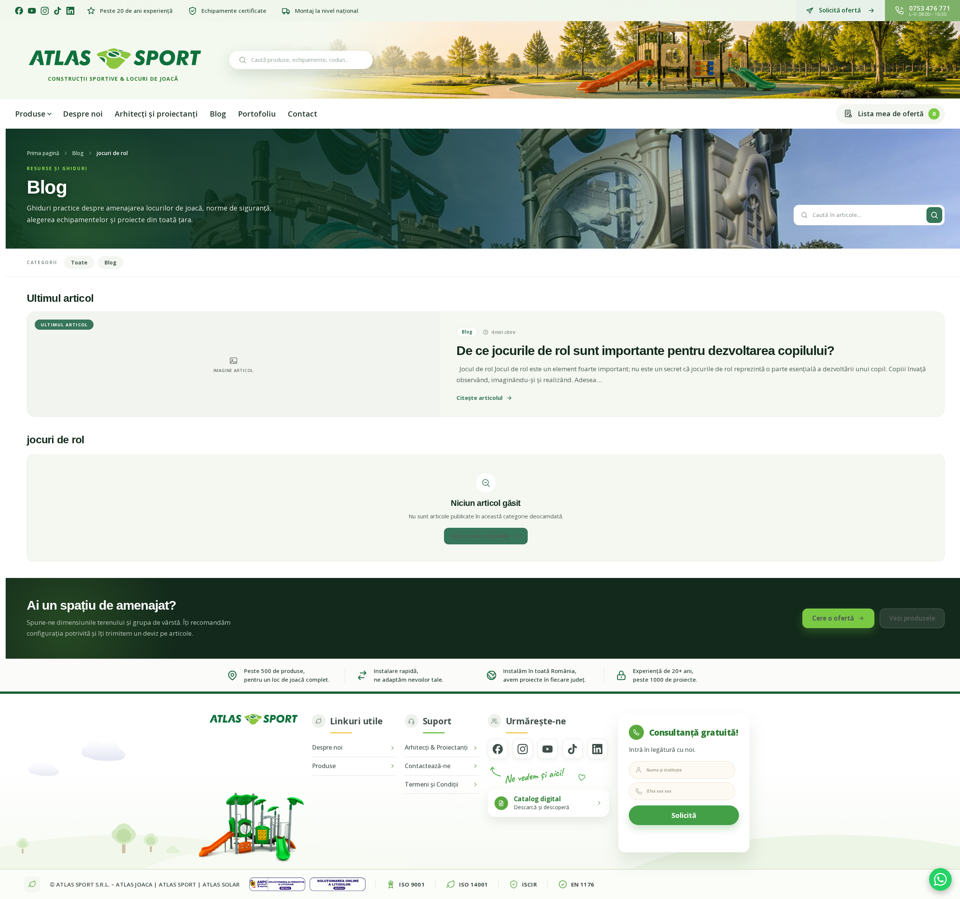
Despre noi (83, 114)
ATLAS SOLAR (221, 884)
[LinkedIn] (70, 11)
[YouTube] (32, 11)
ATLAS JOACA (134, 884)
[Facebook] (19, 11)
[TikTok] (57, 11)
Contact (302, 114)
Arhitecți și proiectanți (156, 114)
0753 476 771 (929, 8)
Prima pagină (43, 153)
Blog (218, 114)
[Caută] (934, 215)
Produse (30, 114)
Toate (79, 262)
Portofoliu (257, 114)
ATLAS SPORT (178, 884)
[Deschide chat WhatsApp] (940, 879)
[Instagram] (45, 11)
